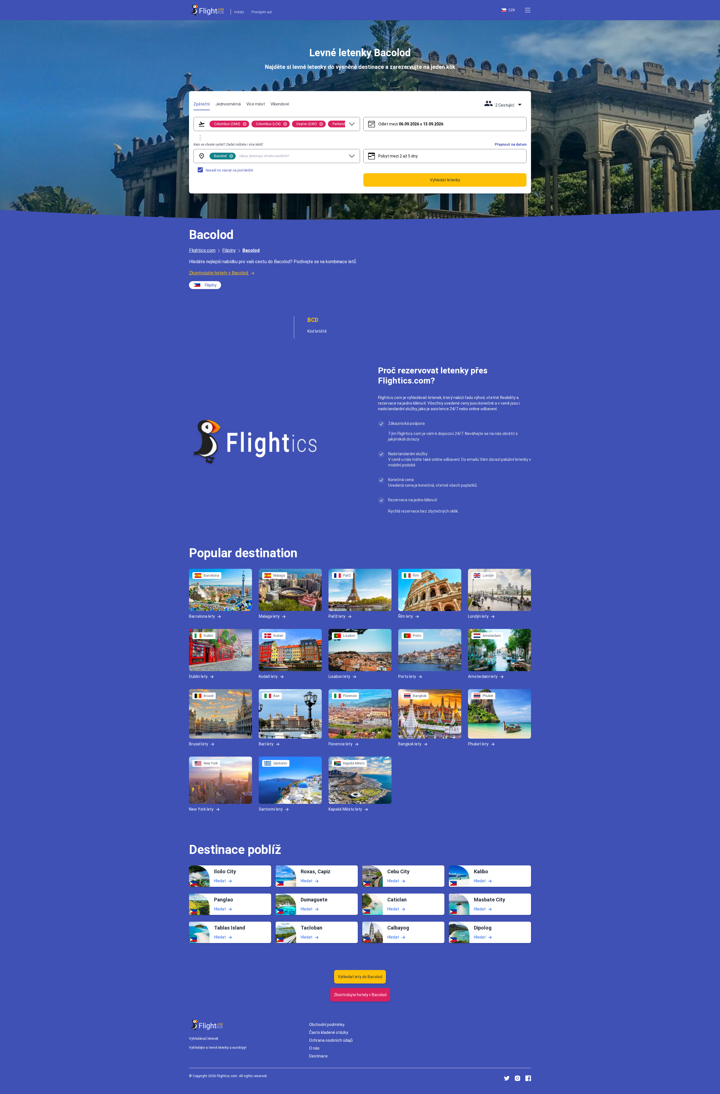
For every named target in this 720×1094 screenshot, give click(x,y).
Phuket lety (478, 743)
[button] (527, 10)
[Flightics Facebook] (528, 1078)
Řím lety (405, 616)
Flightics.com (202, 250)
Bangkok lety (409, 743)
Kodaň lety (268, 676)
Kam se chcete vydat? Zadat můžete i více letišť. (229, 144)
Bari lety (266, 743)
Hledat (220, 881)
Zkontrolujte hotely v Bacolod (218, 273)
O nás (314, 1048)
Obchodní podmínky (327, 1024)
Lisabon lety (339, 676)
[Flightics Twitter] (507, 1078)
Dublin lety (198, 676)
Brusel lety (198, 743)
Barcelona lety (202, 616)
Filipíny (229, 250)
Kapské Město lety (345, 809)
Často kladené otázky (328, 1032)
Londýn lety (478, 616)
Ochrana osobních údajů (331, 1040)
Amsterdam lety (483, 676)
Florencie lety (340, 743)
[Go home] (207, 1024)
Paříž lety (336, 616)
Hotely (239, 12)
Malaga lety (269, 616)
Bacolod (251, 250)
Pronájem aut (261, 12)
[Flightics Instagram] (517, 1078)
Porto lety (407, 676)
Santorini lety (271, 809)
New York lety (201, 809)
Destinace (318, 1056)
